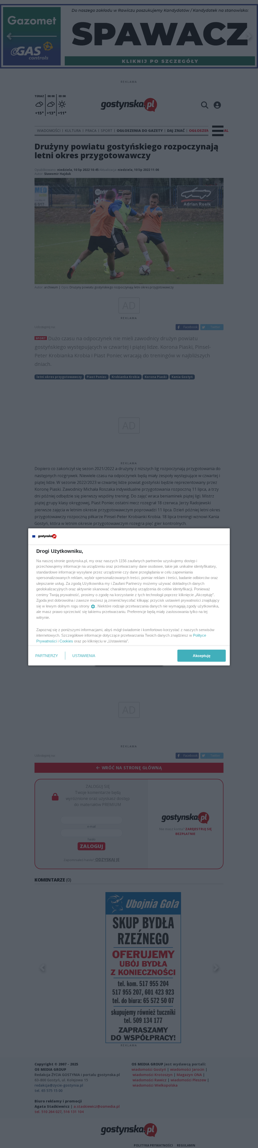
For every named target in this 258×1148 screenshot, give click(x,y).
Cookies (66, 641)
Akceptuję (201, 655)
